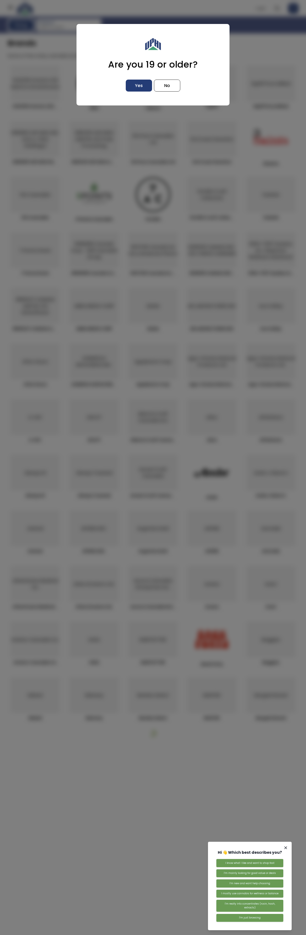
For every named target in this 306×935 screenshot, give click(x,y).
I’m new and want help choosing (250, 883)
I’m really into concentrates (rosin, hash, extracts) (250, 905)
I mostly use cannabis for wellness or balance (250, 893)
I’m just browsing (250, 917)
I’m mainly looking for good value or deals (250, 873)
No (167, 85)
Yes (139, 85)
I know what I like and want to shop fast (249, 863)
